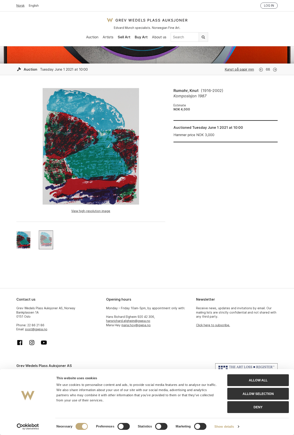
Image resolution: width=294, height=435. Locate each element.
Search (203, 37)
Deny (258, 407)
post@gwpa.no (36, 329)
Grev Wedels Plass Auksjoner (147, 20)
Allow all (258, 380)
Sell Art (124, 37)
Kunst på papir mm (239, 69)
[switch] (124, 426)
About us (159, 37)
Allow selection (258, 394)
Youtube (43, 342)
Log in (269, 5)
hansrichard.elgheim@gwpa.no (128, 321)
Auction (92, 37)
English (34, 5)
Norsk (20, 5)
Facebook (19, 342)
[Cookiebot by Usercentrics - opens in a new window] (28, 426)
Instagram (31, 342)
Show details (224, 426)
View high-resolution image (90, 211)
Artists (108, 37)
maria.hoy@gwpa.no (136, 325)
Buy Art (141, 37)
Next (275, 69)
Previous (261, 69)
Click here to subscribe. (213, 325)
